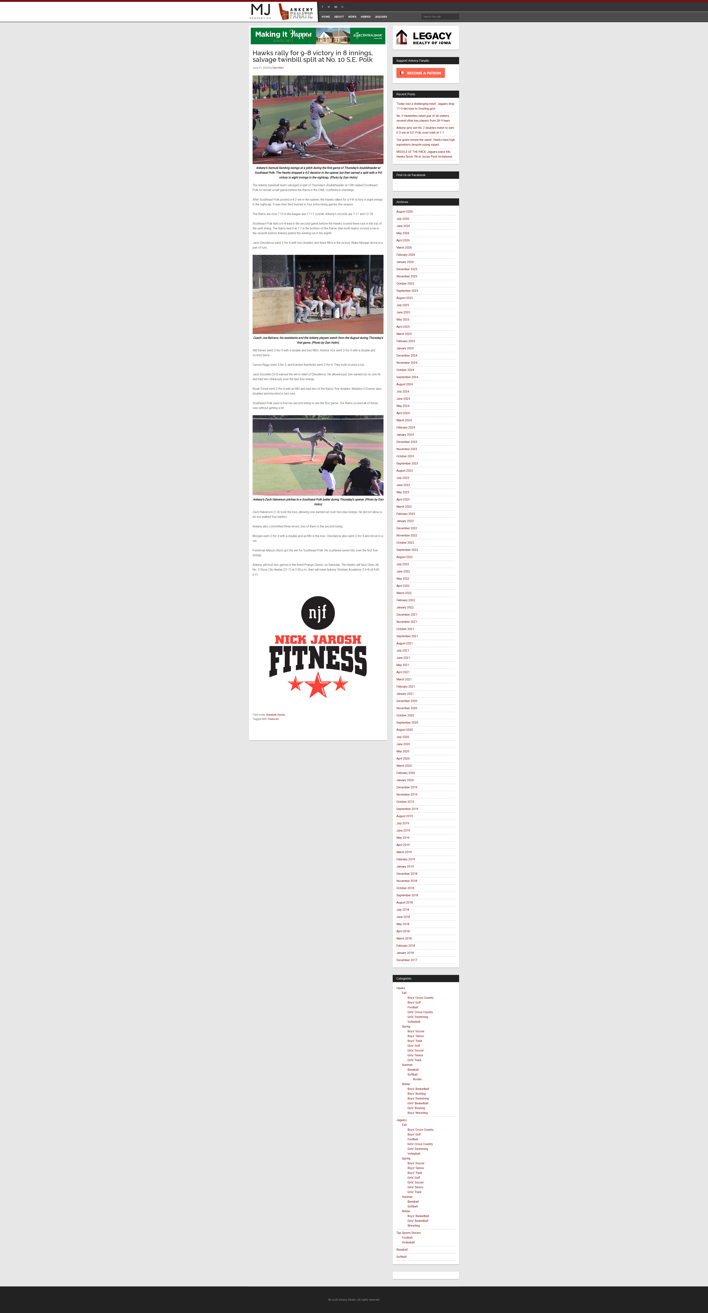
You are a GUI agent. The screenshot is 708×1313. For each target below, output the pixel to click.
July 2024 (402, 391)
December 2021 (406, 614)
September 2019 (407, 809)
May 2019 (402, 837)
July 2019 (402, 823)
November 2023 (406, 449)
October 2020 (405, 715)
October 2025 (405, 283)
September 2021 (407, 636)
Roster (417, 1079)
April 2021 (403, 672)
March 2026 (404, 247)
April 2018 (403, 931)
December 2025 (406, 269)
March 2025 (404, 334)
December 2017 (406, 960)
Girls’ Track (414, 1060)
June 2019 (403, 830)
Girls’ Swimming (417, 1017)
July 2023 (402, 478)
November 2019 (406, 794)
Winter (406, 1084)
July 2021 (402, 650)
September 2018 (407, 895)
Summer (407, 1065)
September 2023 (407, 463)
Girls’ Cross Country (420, 1012)
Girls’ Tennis (415, 1055)
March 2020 (404, 766)
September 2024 (407, 377)
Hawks (281, 714)
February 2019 (405, 859)
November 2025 (406, 276)
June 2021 (403, 658)
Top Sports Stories (408, 1233)
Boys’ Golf (414, 1002)
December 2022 (406, 528)
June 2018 (403, 917)
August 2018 (404, 902)
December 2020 (406, 701)
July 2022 (402, 564)
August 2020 (404, 730)
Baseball (271, 714)
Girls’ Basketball (417, 1103)
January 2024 (405, 434)
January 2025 (405, 348)
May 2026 (402, 233)
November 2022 (406, 535)
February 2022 (405, 600)
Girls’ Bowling (416, 1108)
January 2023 (405, 521)
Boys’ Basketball (418, 1089)
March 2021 (404, 679)
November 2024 (406, 362)
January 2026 (405, 262)
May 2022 (402, 578)
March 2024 (404, 420)
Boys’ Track (414, 1041)
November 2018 (406, 881)
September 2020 (407, 722)
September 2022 (407, 550)
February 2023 (405, 514)
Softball (412, 1074)
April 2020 (403, 758)
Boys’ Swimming (418, 1098)
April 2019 (403, 845)
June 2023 (403, 485)
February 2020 (405, 773)
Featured (273, 718)
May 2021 (402, 665)
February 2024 (405, 427)
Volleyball (413, 1021)
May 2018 (402, 924)
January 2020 (405, 780)
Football (412, 1007)
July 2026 (402, 219)
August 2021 (404, 643)
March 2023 (404, 506)
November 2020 (406, 708)
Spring (406, 1026)
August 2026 (404, 211)
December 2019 (406, 787)
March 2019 (404, 852)
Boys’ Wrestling (417, 1113)
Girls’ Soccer (415, 1050)
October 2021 (405, 629)
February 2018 (405, 945)
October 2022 (405, 542)
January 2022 (405, 607)
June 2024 (403, 398)
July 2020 (402, 737)
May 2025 (402, 319)
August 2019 (404, 816)
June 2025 (403, 312)
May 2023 (402, 492)
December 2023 (406, 442)
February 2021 (405, 686)
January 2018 (405, 953)
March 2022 (404, 593)
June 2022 (403, 571)
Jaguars (401, 1120)
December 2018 (406, 873)
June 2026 (403, 226)
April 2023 (403, 499)
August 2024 (404, 384)
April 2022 (403, 586)
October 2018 (405, 888)
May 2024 (402, 406)
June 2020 (403, 744)
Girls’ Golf (413, 1045)
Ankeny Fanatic (296, 12)
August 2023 (404, 470)
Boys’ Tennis (415, 1036)
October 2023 (405, 456)
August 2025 (404, 298)
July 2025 (402, 305)
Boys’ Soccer (415, 1031)
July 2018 (402, 909)
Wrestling (413, 1225)
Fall (404, 993)
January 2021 (405, 694)
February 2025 (405, 341)
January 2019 (405, 866)
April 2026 (403, 240)
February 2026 (405, 255)
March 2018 (404, 938)
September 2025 (407, 290)
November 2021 (406, 622)
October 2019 (405, 801)
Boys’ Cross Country (420, 997)
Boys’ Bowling (416, 1093)
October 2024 (405, 370)
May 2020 (402, 751)
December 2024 (406, 355)
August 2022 (404, 557)
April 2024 (403, 413)
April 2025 (403, 326)
